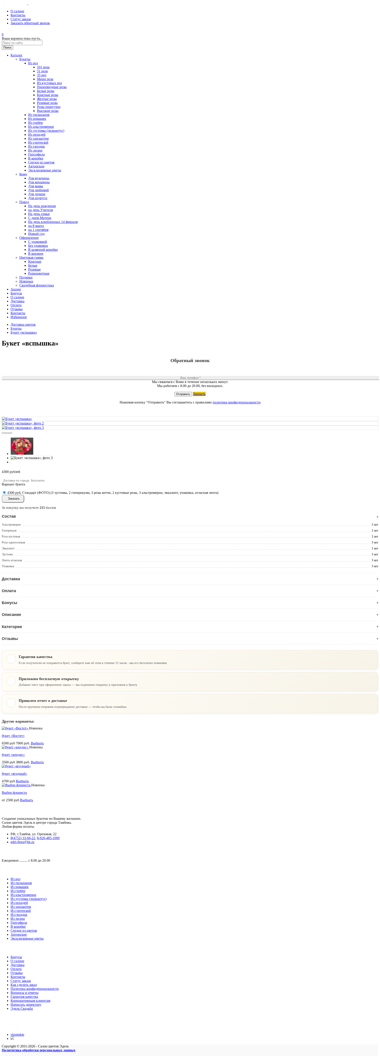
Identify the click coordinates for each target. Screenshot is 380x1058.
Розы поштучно (48, 107)
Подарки (26, 277)
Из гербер (35, 123)
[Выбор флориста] (16, 785)
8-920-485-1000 (40, 4)
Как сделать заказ (24, 985)
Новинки (26, 281)
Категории (190, 627)
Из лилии (35, 150)
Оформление (29, 238)
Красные (34, 261)
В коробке (35, 158)
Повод (24, 202)
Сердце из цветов (41, 162)
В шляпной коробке (43, 249)
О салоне (17, 11)
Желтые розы (47, 99)
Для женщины (39, 182)
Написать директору (26, 1004)
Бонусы (16, 293)
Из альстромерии (41, 126)
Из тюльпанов (38, 115)
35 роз (41, 75)
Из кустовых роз (49, 83)
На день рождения (42, 206)
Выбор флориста (14, 792)
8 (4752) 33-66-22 (14, 4)
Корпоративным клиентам (30, 1000)
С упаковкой (37, 242)
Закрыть (199, 394)
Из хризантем (38, 138)
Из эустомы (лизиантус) (46, 130)
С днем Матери (39, 218)
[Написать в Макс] (13, 1038)
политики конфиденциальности (237, 402)
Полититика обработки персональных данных (38, 1050)
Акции (16, 289)
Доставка (17, 301)
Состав (190, 516)
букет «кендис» (13, 755)
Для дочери (36, 194)
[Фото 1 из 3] (3, 433)
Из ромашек (37, 119)
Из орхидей (37, 134)
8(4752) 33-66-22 (23, 838)
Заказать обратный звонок (30, 23)
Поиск (7, 47)
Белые (32, 265)
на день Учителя (40, 210)
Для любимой (38, 190)
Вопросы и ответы (24, 993)
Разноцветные (38, 273)
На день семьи (39, 214)
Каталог (17, 55)
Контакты (18, 15)
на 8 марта (36, 226)
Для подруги (37, 198)
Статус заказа (21, 19)
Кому (23, 174)
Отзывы (17, 309)
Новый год (36, 234)
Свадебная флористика (36, 285)
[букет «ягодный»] (16, 766)
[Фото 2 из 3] (7, 433)
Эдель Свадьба (22, 1008)
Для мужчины (38, 178)
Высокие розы (47, 111)
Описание (190, 614)
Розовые (34, 269)
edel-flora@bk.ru (22, 842)
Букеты (24, 59)
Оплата (16, 305)
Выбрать (37, 743)
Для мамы (35, 186)
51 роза (42, 71)
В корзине (35, 253)
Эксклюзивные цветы (44, 170)
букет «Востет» (13, 736)
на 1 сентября (38, 230)
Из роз (33, 63)
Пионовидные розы (52, 87)
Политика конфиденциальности (35, 989)
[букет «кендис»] (15, 747)
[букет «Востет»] (15, 728)
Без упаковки (38, 245)
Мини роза (45, 79)
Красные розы (47, 95)
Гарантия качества (24, 996)
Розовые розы (47, 103)
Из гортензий (38, 142)
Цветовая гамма (31, 257)
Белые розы (45, 91)
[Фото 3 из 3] (10, 433)
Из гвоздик (36, 146)
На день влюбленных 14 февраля (53, 222)
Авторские (36, 166)
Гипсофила (36, 154)
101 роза (43, 67)
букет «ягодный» (14, 773)
